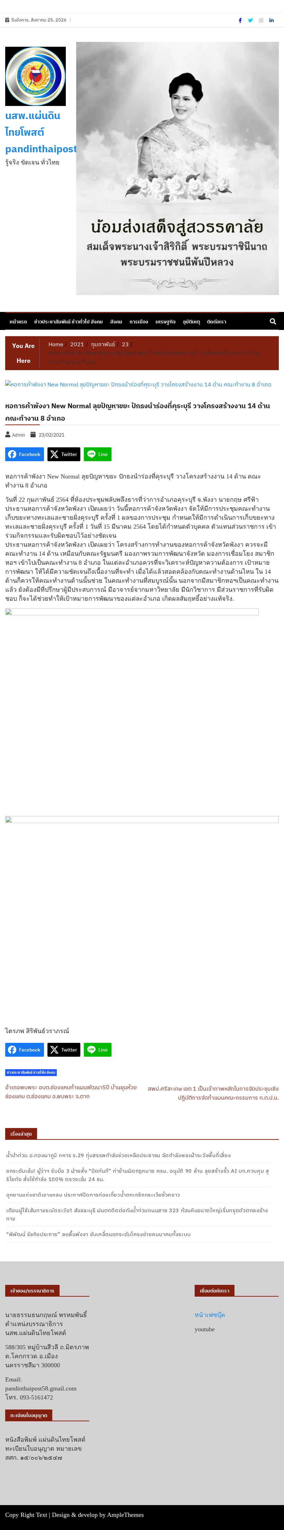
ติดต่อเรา (216, 322)
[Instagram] (261, 20)
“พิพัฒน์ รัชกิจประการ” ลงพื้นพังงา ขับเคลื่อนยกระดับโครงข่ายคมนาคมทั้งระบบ (98, 1234)
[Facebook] (241, 20)
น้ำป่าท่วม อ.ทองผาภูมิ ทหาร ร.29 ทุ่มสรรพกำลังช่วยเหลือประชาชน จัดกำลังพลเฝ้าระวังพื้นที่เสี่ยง (118, 1155)
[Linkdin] (271, 20)
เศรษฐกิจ (166, 322)
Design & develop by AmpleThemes (98, 1514)
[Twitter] (251, 20)
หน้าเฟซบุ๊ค (210, 1315)
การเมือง (139, 322)
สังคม (116, 322)
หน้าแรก (18, 322)
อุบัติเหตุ (191, 322)
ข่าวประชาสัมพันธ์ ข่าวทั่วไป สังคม (68, 322)
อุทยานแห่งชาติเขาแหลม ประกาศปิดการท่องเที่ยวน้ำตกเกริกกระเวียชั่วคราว (93, 1194)
